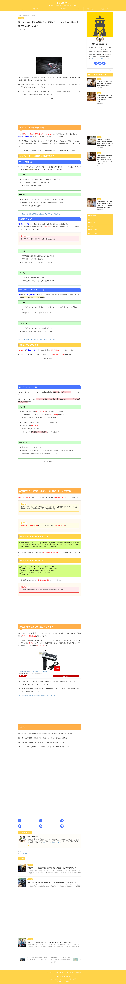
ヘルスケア (76, 9)
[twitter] (19, 820)
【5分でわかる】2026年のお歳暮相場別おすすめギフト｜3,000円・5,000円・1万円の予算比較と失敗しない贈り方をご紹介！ (104, 159)
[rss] (96, 63)
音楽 (26, 853)
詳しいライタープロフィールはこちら (53, 842)
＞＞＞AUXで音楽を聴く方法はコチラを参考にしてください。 (38, 339)
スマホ (21, 853)
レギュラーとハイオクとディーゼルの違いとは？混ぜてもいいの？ (49, 942)
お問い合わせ (62, 972)
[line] (19, 826)
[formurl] (100, 63)
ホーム (21, 9)
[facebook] (40, 820)
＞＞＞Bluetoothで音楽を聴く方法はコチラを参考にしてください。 (40, 214)
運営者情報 (78, 972)
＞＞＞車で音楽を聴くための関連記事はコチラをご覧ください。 (39, 696)
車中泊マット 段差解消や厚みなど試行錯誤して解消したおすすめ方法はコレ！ (53, 868)
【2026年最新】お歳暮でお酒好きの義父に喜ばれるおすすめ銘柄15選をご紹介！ (104, 83)
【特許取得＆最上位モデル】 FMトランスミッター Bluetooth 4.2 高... (35, 671)
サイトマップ (104, 9)
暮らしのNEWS (63, 3)
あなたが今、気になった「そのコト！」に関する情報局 (63, 979)
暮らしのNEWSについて (51, 972)
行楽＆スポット (90, 9)
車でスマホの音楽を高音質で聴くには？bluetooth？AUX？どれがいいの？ (52, 882)
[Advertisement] (49, 43)
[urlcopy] (62, 826)
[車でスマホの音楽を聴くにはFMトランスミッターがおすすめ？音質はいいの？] (62, 820)
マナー (49, 9)
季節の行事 (35, 9)
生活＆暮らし (63, 9)
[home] (28, 845)
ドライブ (21, 851)
